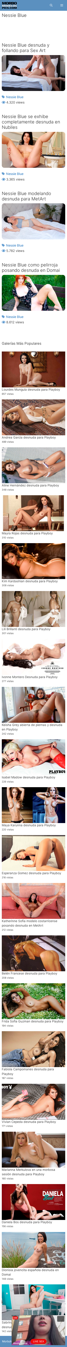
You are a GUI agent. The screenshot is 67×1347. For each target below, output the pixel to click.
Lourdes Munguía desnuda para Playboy (31, 389)
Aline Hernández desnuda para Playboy (30, 485)
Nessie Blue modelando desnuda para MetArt (26, 196)
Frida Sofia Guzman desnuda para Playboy (32, 1021)
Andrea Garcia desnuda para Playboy (29, 437)
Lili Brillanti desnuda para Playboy (26, 629)
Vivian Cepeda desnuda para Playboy (29, 1122)
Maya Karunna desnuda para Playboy (29, 825)
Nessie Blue (14, 97)
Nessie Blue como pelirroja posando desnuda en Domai (31, 267)
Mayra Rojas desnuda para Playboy (27, 533)
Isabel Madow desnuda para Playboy (28, 777)
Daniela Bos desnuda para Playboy (27, 1222)
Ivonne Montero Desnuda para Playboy (30, 677)
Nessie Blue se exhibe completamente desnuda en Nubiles (31, 122)
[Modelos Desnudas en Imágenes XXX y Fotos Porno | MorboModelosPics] (9, 5)
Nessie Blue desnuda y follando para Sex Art (25, 47)
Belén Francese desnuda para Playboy (29, 973)
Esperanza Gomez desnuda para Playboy (31, 873)
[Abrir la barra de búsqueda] (51, 5)
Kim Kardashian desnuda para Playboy (30, 581)
